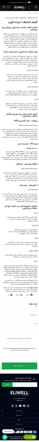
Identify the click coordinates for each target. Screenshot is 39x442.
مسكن (35, 13)
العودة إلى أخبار (18, 366)
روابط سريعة (19, 410)
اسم (36, 306)
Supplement (23, 18)
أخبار (29, 13)
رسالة (36, 323)
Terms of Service (20, 350)
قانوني (19, 419)
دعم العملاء (19, 415)
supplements (31, 18)
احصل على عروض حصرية (23, 378)
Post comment (19, 342)
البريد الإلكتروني (33, 314)
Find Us (19, 424)
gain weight (15, 18)
